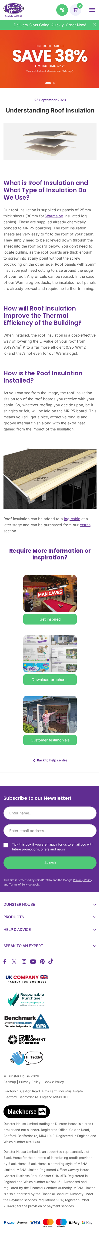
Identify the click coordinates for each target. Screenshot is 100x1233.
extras (85, 524)
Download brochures (50, 679)
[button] (62, 10)
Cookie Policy (53, 1082)
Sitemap (9, 1082)
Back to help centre (51, 760)
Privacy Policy (82, 880)
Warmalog (54, 216)
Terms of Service (20, 884)
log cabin (72, 518)
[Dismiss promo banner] (94, 24)
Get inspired (50, 619)
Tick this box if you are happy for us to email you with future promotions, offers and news (52, 846)
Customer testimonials (50, 740)
